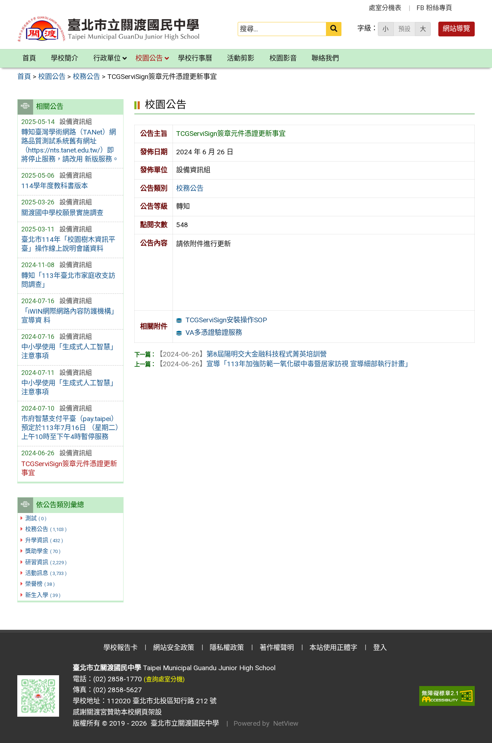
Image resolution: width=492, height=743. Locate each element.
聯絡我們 (325, 58)
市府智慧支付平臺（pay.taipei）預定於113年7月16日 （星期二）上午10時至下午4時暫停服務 (69, 428)
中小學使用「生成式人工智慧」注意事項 (69, 351)
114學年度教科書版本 (54, 186)
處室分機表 (385, 8)
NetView (285, 723)
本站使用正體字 (333, 648)
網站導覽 (456, 29)
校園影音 (283, 58)
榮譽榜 (40, 583)
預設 (404, 28)
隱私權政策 (227, 648)
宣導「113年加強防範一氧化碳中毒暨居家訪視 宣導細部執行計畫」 (284, 364)
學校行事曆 (195, 58)
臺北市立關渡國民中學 (183, 723)
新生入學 (43, 595)
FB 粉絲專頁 (434, 8)
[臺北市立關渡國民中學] (108, 29)
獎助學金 (43, 551)
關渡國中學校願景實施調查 (62, 213)
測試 (35, 518)
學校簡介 (64, 58)
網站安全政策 (173, 648)
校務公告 (46, 529)
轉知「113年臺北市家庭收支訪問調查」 (68, 280)
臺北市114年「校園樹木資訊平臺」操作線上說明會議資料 (68, 244)
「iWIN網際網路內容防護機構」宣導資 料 (69, 315)
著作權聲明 (277, 648)
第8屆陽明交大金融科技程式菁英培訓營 (241, 354)
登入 (380, 648)
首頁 (29, 58)
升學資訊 (44, 540)
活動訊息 (46, 573)
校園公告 (149, 58)
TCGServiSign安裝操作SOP (226, 320)
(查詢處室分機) (164, 679)
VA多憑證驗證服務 (213, 332)
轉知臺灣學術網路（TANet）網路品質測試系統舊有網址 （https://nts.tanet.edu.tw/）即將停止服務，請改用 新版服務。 (70, 145)
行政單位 (107, 58)
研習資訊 (46, 562)
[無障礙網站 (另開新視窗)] (447, 696)
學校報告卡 (120, 648)
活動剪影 (240, 58)
